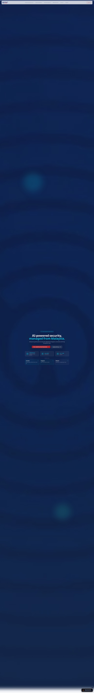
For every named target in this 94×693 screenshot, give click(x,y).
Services (61, 2)
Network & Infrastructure (29, 2)
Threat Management (47, 2)
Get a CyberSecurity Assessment (40, 346)
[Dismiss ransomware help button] (92, 687)
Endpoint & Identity (38, 2)
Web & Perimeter (55, 2)
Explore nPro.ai (56, 346)
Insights (66, 2)
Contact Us (89, 2)
